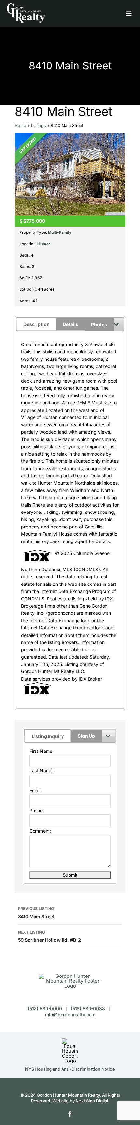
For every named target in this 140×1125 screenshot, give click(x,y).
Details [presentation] (70, 324)
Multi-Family (59, 232)
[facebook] (70, 1114)
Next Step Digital (92, 1100)
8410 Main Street (36, 912)
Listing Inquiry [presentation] (48, 736)
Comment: (40, 831)
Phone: (36, 810)
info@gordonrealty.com (70, 1014)
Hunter (43, 243)
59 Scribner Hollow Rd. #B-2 (49, 936)
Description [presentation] (36, 324)
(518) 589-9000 (45, 1008)
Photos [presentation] (99, 324)
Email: (35, 790)
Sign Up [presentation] (86, 735)
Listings (38, 125)
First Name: (41, 751)
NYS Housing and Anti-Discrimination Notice (70, 1069)
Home (20, 125)
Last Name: (41, 770)
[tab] (47, 732)
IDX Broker (90, 679)
